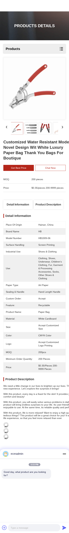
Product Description (48, 204)
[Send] (64, 527)
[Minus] (64, 454)
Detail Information (18, 204)
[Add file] (4, 527)
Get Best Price (18, 168)
